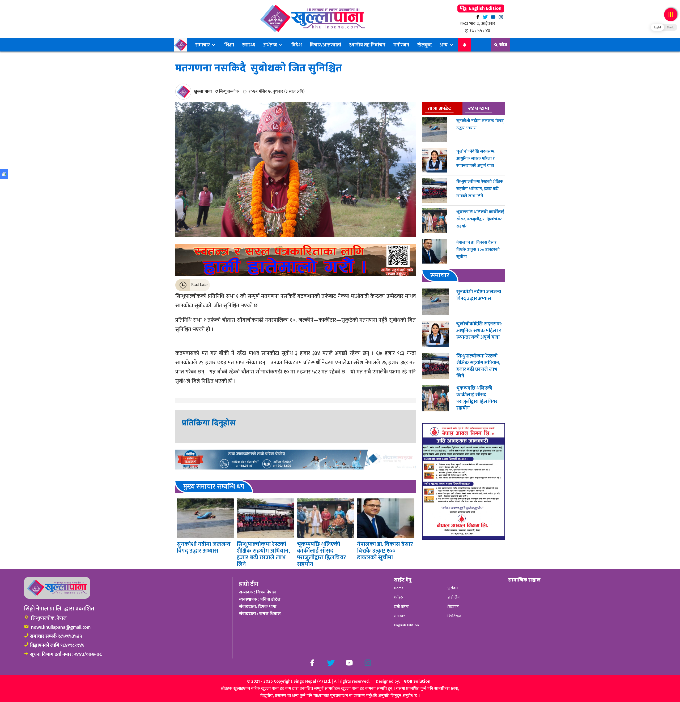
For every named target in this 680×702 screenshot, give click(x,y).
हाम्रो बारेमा (401, 607)
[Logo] (312, 18)
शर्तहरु (398, 597)
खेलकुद (424, 45)
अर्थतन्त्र (270, 45)
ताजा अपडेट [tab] (439, 108)
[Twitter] (485, 17)
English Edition (485, 8)
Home (398, 588)
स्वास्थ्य (248, 45)
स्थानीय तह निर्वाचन (367, 45)
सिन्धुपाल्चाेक (229, 91)
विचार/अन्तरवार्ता (325, 45)
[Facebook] (477, 17)
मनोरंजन (401, 45)
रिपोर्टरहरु (454, 616)
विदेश (296, 45)
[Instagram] (500, 17)
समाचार (203, 45)
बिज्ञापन (453, 607)
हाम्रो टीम (454, 597)
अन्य (444, 45)
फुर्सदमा (453, 588)
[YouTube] (493, 17)
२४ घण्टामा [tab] (478, 108)
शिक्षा (229, 45)
